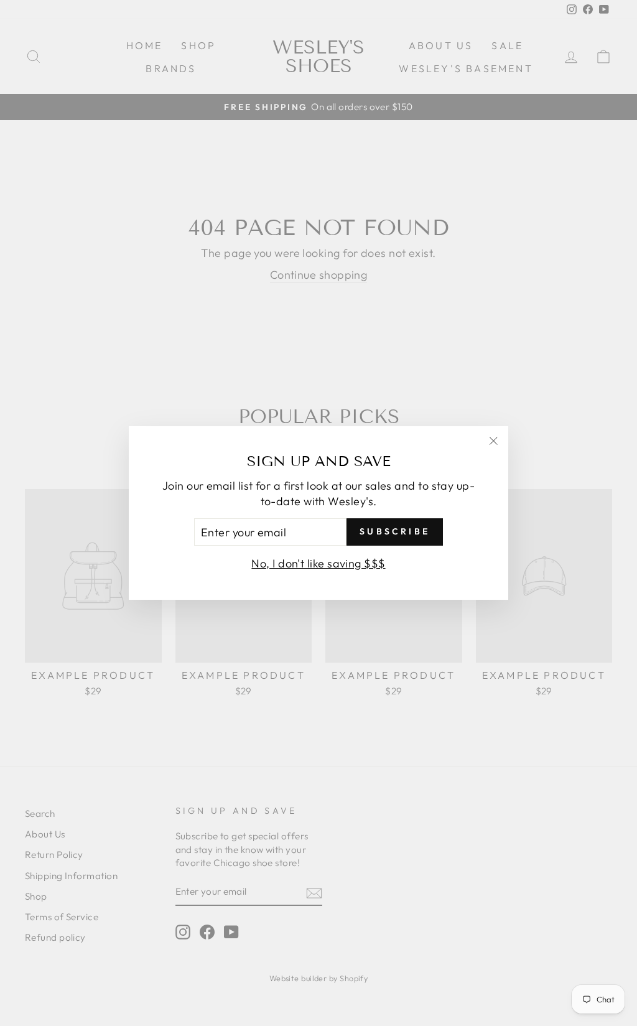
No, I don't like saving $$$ (318, 563)
